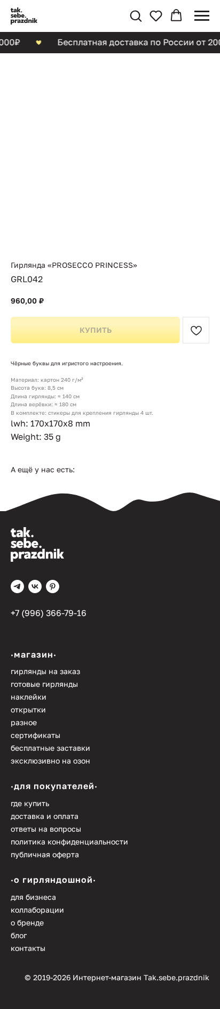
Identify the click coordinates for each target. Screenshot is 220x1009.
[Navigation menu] (201, 16)
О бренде (27, 922)
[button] (135, 15)
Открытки (28, 709)
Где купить (30, 803)
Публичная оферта (45, 854)
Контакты (28, 948)
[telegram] (17, 586)
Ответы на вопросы (46, 828)
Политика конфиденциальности (69, 841)
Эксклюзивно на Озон (50, 760)
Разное (24, 722)
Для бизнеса (33, 896)
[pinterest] (52, 586)
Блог (19, 935)
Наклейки (28, 696)
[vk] (35, 586)
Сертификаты (35, 735)
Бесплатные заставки (50, 747)
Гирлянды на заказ (45, 671)
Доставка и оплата (44, 816)
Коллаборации (37, 909)
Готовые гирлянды (44, 683)
